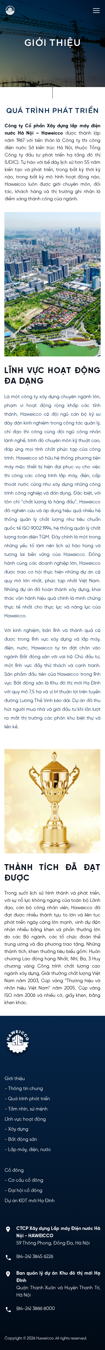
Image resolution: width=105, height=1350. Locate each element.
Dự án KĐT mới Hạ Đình (30, 1200)
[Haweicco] (10, 11)
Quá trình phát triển (29, 1098)
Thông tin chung (25, 1088)
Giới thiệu (15, 1078)
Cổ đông (14, 1170)
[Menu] (96, 11)
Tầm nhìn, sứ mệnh (28, 1109)
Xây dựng (18, 1129)
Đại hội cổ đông (25, 1190)
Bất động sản (22, 1139)
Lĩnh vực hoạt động (25, 1119)
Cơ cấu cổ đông (25, 1180)
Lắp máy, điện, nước (29, 1149)
